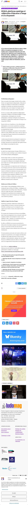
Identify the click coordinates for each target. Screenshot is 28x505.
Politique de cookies (20, 428)
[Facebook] (19, 475)
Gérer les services (5, 489)
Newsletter (4, 430)
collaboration (17, 276)
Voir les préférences (14, 500)
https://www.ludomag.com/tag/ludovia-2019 (12, 251)
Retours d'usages (6, 8)
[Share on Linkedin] (19, 283)
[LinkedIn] (24, 475)
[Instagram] (22, 475)
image (21, 276)
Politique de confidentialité (14, 503)
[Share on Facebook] (16, 283)
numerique (9, 278)
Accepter (14, 493)
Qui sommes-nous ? (6, 428)
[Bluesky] (26, 475)
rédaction (6, 21)
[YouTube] (21, 475)
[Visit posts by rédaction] (2, 22)
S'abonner (14, 310)
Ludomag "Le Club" (5, 435)
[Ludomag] (7, 1)
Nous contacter (5, 432)
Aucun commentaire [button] (22, 288)
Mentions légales (19, 434)
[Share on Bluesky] (22, 283)
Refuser (14, 496)
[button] (26, 478)
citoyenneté (10, 276)
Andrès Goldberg (13, 246)
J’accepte (14, 393)
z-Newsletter (14, 8)
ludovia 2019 (4, 278)
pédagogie (14, 278)
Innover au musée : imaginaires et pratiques (12, 262)
